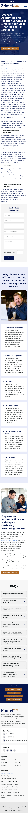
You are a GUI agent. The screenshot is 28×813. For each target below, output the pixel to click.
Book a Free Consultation (10, 48)
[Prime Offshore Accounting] (10, 710)
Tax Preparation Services (8, 778)
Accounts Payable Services (9, 790)
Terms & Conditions (18, 810)
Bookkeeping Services (14, 692)
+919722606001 (17, 1)
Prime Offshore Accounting (9, 69)
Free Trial (17, 762)
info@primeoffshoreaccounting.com (11, 1)
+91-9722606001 (13, 1)
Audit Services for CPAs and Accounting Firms (12, 796)
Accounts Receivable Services (13, 689)
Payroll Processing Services (9, 781)
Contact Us (18, 765)
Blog (16, 759)
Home (3, 759)
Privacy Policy (8, 810)
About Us (4, 762)
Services (3, 765)
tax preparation (15, 171)
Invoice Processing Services (14, 699)
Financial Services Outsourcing (13, 696)
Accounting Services (7, 773)
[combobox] (5, 231)
